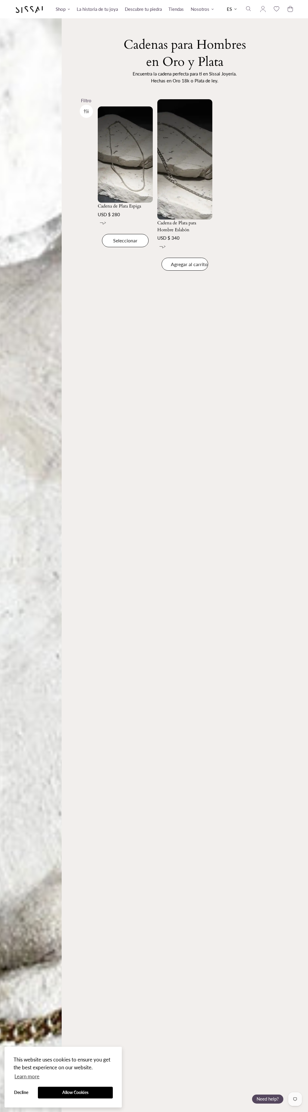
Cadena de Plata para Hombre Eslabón (176, 226)
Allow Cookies (75, 1092)
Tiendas (176, 9)
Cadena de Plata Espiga (119, 206)
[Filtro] (86, 111)
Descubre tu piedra (143, 9)
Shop (61, 9)
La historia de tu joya (97, 9)
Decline (21, 1092)
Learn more (26, 1076)
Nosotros (200, 9)
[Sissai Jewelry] (29, 9)
